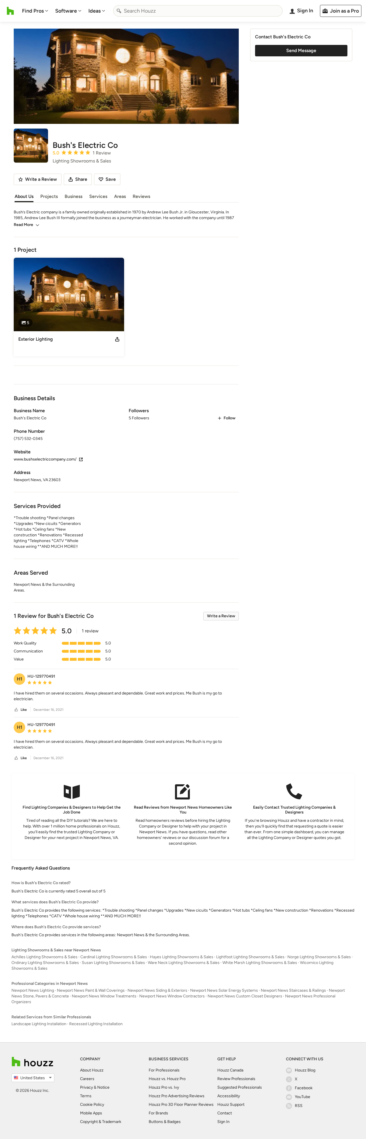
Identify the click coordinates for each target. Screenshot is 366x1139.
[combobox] (198, 11)
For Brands (158, 1113)
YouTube (302, 1096)
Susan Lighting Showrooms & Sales (113, 962)
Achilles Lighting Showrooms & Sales (44, 957)
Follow (229, 418)
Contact (224, 1113)
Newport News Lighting (32, 990)
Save (111, 179)
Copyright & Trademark (100, 1121)
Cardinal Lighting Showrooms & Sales (113, 957)
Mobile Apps (91, 1113)
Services (98, 196)
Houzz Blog (305, 1070)
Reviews (141, 196)
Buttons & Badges (165, 1121)
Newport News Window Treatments (104, 996)
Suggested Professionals (239, 1087)
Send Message (301, 50)
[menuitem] (35, 10)
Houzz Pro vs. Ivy (164, 1087)
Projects (49, 196)
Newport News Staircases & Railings (293, 990)
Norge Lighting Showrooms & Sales (319, 957)
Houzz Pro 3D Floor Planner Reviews (181, 1104)
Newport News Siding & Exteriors (157, 990)
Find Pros (33, 11)
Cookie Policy (92, 1104)
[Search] (119, 11)
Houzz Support (230, 1104)
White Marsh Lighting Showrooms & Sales (259, 962)
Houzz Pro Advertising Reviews (176, 1096)
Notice (103, 1087)
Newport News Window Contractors (172, 996)
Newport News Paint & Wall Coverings (91, 990)
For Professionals (164, 1070)
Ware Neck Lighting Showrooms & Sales (184, 962)
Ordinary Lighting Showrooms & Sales (45, 962)
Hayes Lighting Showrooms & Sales (181, 957)
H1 (19, 679)
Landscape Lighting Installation (38, 1023)
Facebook (304, 1088)
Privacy (86, 1087)
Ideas (94, 11)
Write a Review (221, 616)
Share (81, 179)
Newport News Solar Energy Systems (224, 990)
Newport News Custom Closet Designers (245, 996)
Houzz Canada (230, 1070)
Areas (120, 196)
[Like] (16, 710)
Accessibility (228, 1096)
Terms (86, 1096)
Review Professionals (236, 1078)
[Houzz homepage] (10, 11)
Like (24, 710)
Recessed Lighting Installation (96, 1023)
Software (66, 11)
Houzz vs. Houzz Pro (167, 1078)
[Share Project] (117, 339)
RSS (299, 1105)
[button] (126, 696)
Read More (23, 224)
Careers (87, 1078)
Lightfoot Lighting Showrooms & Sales (250, 957)
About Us (24, 196)
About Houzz (92, 1070)
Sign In (223, 1121)
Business (73, 196)
